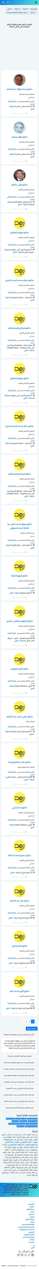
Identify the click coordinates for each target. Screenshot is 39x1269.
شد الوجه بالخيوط (17, 1144)
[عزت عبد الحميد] (20, 891)
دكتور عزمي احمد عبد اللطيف (19, 716)
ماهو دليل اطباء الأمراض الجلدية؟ (20, 1056)
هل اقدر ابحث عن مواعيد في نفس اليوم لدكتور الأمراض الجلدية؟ (19, 1081)
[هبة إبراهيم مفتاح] (20, 319)
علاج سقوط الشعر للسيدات (17, 1124)
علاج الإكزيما (10, 1119)
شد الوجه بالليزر (31, 1144)
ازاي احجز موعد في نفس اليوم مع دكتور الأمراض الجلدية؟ (19, 1034)
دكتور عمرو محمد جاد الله (19, 855)
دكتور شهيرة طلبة (19, 575)
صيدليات (31, 1214)
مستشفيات (30, 1209)
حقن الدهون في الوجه (23, 1142)
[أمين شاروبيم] (20, 659)
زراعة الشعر (20, 1126)
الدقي (32, 108)
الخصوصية (23, 1265)
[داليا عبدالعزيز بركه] (20, 753)
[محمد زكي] (20, 798)
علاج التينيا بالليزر (32, 1119)
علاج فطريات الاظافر (31, 1126)
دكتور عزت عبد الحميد (19, 900)
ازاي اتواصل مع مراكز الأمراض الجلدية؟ (19, 1107)
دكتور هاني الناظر (20, 184)
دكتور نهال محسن (20, 137)
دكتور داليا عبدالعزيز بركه (19, 762)
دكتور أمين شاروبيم (19, 669)
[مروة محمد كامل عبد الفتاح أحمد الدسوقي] (20, 515)
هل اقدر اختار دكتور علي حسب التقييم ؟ (19, 1088)
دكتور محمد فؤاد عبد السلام (19, 89)
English (3, 1265)
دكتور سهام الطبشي (19, 232)
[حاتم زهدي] (20, 937)
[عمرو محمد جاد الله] (20, 846)
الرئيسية (31, 1204)
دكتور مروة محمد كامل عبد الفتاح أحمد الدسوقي (19, 526)
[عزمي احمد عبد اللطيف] (20, 707)
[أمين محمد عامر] (20, 982)
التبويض (31, 1232)
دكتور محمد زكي (19, 807)
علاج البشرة (23, 1121)
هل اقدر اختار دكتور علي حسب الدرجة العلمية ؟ (19, 1094)
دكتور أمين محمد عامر (19, 991)
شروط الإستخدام (28, 1237)
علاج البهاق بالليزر (21, 1119)
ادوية (32, 1222)
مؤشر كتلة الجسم (28, 1224)
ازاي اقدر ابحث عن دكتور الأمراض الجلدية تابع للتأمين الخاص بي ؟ (19, 1062)
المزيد (32, 104)
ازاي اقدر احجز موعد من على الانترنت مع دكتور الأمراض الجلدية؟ (19, 1068)
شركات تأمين (29, 1219)
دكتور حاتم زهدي (19, 946)
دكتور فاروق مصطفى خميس (19, 621)
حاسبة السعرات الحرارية (26, 1227)
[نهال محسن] (20, 128)
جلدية (28, 101)
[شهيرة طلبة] (20, 566)
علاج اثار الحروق (32, 1121)
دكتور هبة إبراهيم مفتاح (19, 328)
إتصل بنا (31, 1242)
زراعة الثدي (9, 1142)
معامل (32, 1216)
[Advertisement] (19, 50)
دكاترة (32, 1206)
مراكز (32, 1211)
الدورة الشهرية (29, 1234)
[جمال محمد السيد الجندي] (20, 271)
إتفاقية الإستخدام (12, 1265)
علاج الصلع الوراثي (31, 1124)
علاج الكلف (15, 1121)
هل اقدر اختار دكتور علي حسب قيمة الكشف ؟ (19, 1101)
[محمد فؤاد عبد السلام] (20, 80)
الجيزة (12, 106)
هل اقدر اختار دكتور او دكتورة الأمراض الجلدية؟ (19, 1075)
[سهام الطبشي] (20, 223)
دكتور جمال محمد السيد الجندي (19, 280)
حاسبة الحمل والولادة (26, 1229)
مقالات (31, 1239)
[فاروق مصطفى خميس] (20, 612)
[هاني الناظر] (20, 175)
